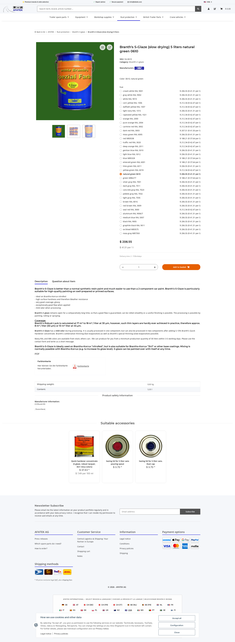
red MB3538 (161, 138)
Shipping (124, 553)
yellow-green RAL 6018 (161, 170)
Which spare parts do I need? (48, 543)
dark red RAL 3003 (161, 130)
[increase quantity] (155, 267)
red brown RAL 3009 (161, 205)
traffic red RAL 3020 (161, 142)
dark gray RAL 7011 (161, 186)
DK (85, 610)
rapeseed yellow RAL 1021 (161, 114)
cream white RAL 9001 (161, 91)
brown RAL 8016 (161, 201)
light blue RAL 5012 (161, 154)
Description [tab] (41, 281)
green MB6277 (161, 178)
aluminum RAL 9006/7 (161, 213)
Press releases (41, 538)
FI (175, 610)
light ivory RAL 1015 (161, 110)
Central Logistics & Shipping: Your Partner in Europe (92, 540)
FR (172, 605)
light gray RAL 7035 (161, 197)
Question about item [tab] (63, 281)
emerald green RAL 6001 (161, 162)
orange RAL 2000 (161, 118)
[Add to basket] (37, 40)
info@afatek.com (136, 2)
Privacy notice (102, 628)
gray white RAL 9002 (161, 95)
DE (66, 605)
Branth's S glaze (136, 62)
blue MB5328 (161, 158)
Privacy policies (61, 633)
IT (63, 610)
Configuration (176, 625)
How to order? (41, 548)
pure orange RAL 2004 (161, 122)
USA (130, 610)
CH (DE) (89, 605)
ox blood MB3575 (161, 229)
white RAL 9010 (161, 99)
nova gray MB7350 (161, 233)
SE (164, 610)
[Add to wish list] (110, 47)
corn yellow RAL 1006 (161, 103)
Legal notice (45, 633)
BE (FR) (148, 605)
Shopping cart (83, 551)
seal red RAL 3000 (161, 209)
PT (153, 610)
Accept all (176, 618)
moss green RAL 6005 (161, 134)
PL (96, 610)
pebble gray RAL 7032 (161, 193)
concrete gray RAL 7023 (161, 190)
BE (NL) (133, 605)
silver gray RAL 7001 (161, 182)
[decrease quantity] (123, 267)
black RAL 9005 (161, 221)
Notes (80, 556)
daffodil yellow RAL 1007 (161, 107)
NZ (118, 610)
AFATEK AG (121, 587)
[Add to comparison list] (103, 47)
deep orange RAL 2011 (161, 146)
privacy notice (65, 513)
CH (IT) (119, 605)
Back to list (41, 32)
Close (177, 632)
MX (142, 610)
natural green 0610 (161, 174)
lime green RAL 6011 (161, 166)
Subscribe (190, 511)
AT (77, 605)
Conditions (124, 543)
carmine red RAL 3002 (161, 126)
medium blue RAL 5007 (161, 217)
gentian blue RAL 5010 (161, 150)
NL (161, 605)
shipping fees (67, 580)
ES (74, 610)
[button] (209, 8)
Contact (80, 546)
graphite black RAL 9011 (161, 225)
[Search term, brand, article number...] (198, 9)
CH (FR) (104, 605)
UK (107, 610)
